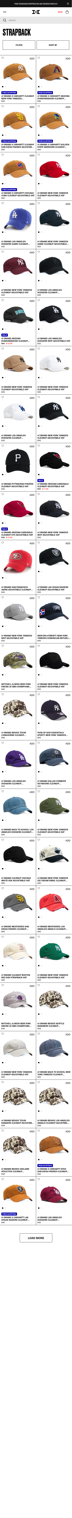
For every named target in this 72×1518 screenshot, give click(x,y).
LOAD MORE (36, 1238)
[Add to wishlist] (3, 58)
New (60, 12)
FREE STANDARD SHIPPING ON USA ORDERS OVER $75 (35, 3)
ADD (32, 58)
